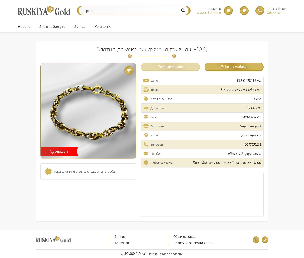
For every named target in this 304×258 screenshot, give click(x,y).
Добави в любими (234, 67)
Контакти (102, 26)
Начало (24, 26)
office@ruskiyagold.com (244, 154)
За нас (79, 26)
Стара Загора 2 (250, 126)
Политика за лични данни (193, 243)
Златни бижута (52, 26)
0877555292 (253, 144)
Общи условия (184, 237)
